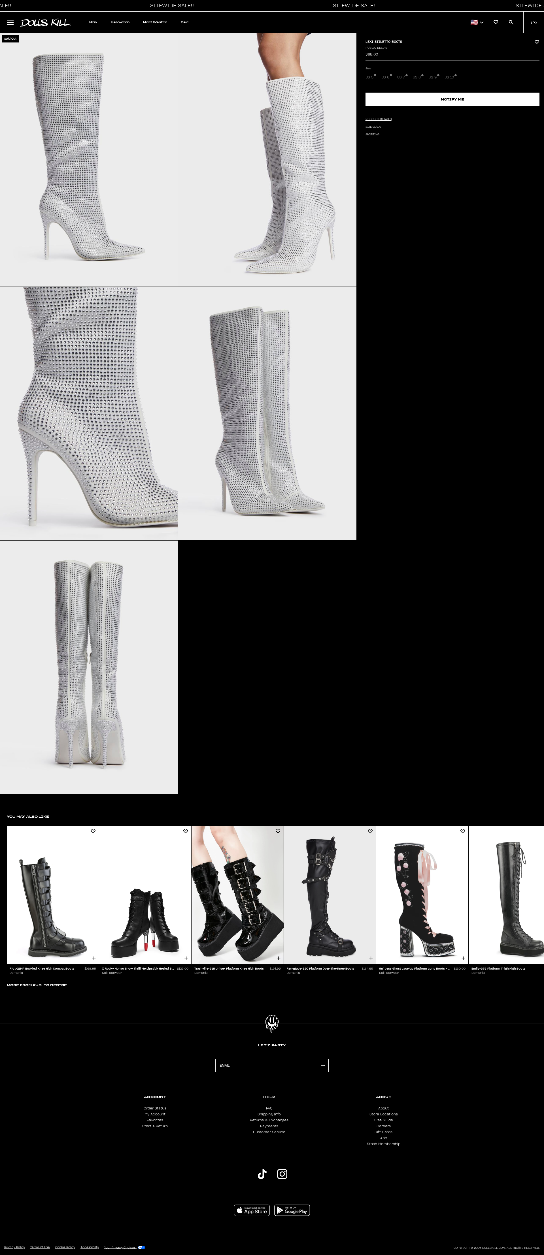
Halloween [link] (120, 22)
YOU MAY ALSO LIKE (28, 816)
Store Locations (383, 1114)
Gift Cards (383, 1132)
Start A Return (155, 1126)
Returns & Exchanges (269, 1120)
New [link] (93, 22)
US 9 (433, 77)
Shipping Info (269, 1114)
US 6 (385, 77)
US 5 (369, 77)
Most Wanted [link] (155, 22)
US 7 (401, 77)
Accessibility (89, 1247)
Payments (269, 1126)
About (383, 1108)
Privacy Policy (14, 1247)
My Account (154, 1114)
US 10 (449, 77)
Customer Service (269, 1132)
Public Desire (376, 47)
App (383, 1138)
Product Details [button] (379, 119)
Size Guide (383, 1120)
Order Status (155, 1108)
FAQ (269, 1108)
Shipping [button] (372, 134)
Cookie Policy (65, 1247)
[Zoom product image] (89, 160)
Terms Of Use (40, 1247)
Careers (384, 1126)
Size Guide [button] (373, 126)
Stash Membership (383, 1144)
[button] (171, 5)
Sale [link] (185, 22)
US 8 (417, 77)
